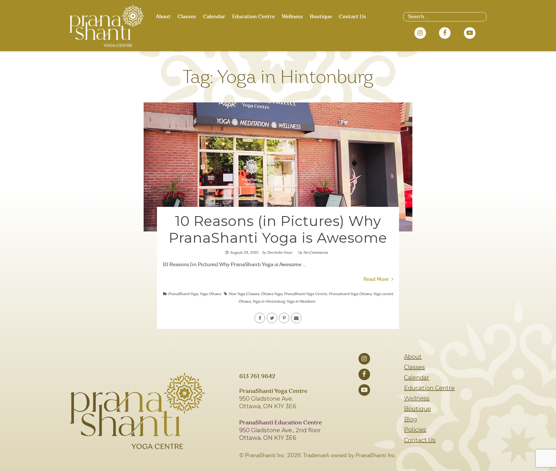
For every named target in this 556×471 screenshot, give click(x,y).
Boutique (321, 16)
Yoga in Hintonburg (268, 301)
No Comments (315, 253)
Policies (415, 429)
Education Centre (253, 16)
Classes (187, 16)
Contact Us (352, 16)
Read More (376, 279)
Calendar (214, 16)
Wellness (292, 16)
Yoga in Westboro (300, 301)
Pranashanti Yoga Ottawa (350, 294)
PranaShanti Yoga (183, 294)
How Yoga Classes (243, 294)
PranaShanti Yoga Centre (305, 294)
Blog (410, 419)
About (163, 16)
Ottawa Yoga (271, 294)
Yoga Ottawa (210, 294)
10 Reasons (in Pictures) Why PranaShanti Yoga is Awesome (278, 229)
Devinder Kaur (279, 253)
